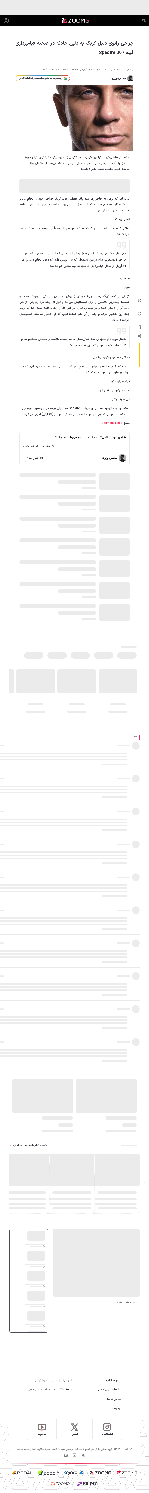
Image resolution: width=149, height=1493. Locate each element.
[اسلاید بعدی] (4, 1183)
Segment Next (111, 423)
